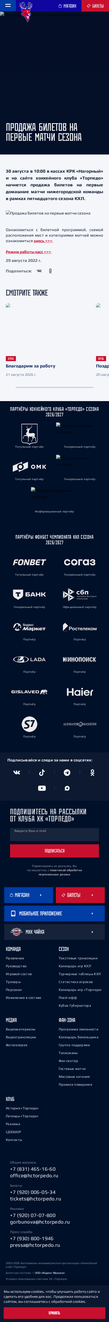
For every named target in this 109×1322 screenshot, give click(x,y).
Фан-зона (67, 1020)
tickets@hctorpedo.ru (35, 1198)
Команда (13, 949)
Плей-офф (68, 998)
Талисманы (68, 1053)
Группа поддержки (74, 1045)
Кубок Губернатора (75, 1005)
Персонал (14, 990)
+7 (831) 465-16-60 (33, 1169)
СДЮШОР (13, 1132)
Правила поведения (75, 1084)
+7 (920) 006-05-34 (33, 1192)
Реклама (13, 1124)
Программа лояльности (78, 1029)
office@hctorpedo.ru (34, 1175)
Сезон (64, 949)
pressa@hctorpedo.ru (35, 1245)
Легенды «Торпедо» (22, 1116)
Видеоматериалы (20, 1029)
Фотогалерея (16, 1045)
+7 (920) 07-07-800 (33, 1215)
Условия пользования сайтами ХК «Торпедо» (36, 1278)
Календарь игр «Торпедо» (80, 990)
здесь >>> (43, 240)
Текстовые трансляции (78, 958)
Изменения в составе (24, 998)
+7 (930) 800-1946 (32, 1238)
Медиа (11, 1020)
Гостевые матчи (72, 1069)
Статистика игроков (76, 982)
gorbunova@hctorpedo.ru (40, 1222)
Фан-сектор (68, 1061)
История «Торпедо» (22, 1108)
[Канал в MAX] (67, 788)
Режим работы (20, 252)
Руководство (16, 966)
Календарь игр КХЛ (75, 966)
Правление (15, 958)
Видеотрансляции (21, 1037)
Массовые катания (74, 1077)
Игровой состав (19, 974)
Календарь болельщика (78, 1037)
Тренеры (13, 982)
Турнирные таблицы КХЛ (80, 974)
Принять (54, 1313)
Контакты (14, 1140)
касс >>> (43, 252)
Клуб (10, 1099)
